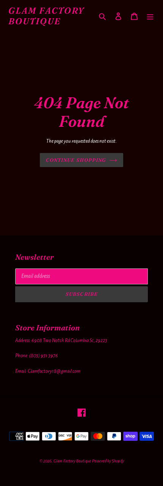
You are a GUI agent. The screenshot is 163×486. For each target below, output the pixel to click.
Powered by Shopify (108, 461)
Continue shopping (76, 160)
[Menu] (150, 16)
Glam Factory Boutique (46, 16)
